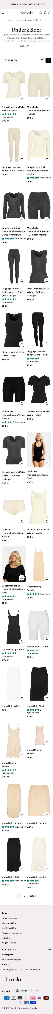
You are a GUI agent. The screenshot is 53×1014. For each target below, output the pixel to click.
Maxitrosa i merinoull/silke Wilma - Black (38, 475)
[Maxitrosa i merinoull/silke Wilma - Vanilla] (14, 507)
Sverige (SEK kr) (27, 990)
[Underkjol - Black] (39, 683)
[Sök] (41, 12)
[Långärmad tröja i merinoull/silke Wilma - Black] (14, 564)
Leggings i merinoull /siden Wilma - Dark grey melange (12, 292)
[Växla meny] (3, 12)
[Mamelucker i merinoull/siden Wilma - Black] (14, 389)
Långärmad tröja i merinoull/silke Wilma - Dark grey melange (13, 231)
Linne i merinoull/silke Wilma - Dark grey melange (38, 292)
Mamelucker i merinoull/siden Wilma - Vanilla (38, 110)
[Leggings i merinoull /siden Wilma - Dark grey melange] (14, 266)
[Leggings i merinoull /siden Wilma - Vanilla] (14, 145)
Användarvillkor (9, 928)
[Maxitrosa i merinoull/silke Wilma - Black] (39, 449)
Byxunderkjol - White (37, 646)
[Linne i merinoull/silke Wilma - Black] (14, 330)
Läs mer (24, 46)
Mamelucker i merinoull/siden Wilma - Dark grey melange (38, 231)
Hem (10, 20)
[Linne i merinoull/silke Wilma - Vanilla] (39, 507)
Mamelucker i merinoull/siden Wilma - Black (13, 415)
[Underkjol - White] (14, 683)
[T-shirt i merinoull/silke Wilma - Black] (39, 389)
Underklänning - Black (13, 649)
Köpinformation (9, 918)
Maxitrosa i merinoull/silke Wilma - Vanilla (13, 533)
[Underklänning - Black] (14, 627)
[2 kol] (48, 60)
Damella (13, 1008)
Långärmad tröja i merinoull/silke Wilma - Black (13, 589)
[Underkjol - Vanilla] (39, 854)
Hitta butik (7, 938)
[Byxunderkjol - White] (39, 626)
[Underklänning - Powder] (39, 564)
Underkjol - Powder (12, 823)
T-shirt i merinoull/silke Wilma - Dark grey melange (13, 476)
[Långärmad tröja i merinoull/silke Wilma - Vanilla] (39, 145)
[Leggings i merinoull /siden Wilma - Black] (39, 329)
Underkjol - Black (35, 706)
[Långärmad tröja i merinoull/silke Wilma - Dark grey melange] (14, 205)
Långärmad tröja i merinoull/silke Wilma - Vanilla (38, 171)
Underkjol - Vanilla (36, 877)
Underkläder (33, 20)
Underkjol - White (11, 706)
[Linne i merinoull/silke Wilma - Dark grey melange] (39, 266)
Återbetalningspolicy (12, 933)
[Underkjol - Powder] (14, 800)
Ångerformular (9, 942)
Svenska (6, 991)
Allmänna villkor (9, 923)
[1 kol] (41, 60)
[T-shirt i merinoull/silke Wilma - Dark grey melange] (14, 450)
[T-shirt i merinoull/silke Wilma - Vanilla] (14, 84)
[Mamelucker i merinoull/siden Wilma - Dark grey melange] (39, 205)
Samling (19, 20)
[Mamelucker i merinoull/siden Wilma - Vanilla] (39, 84)
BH (13, 41)
